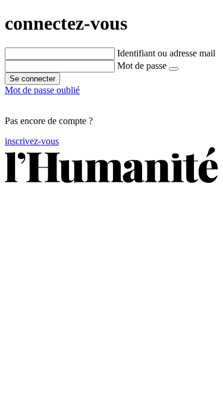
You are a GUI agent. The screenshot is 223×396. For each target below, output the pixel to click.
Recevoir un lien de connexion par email (80, 101)
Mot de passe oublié (42, 90)
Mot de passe (142, 66)
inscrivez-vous (32, 141)
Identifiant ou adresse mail (166, 53)
